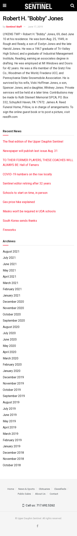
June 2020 (10, 339)
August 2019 (11, 402)
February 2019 (12, 440)
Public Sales (24, 493)
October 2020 (12, 314)
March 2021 (10, 283)
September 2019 (14, 396)
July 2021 (9, 257)
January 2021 (11, 295)
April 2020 (9, 352)
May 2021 (9, 270)
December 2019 (13, 377)
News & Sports (26, 489)
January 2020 (11, 371)
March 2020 (10, 358)
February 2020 (12, 364)
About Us (40, 493)
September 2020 (14, 320)
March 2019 (10, 434)
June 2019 (10, 415)
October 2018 (12, 465)
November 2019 (13, 383)
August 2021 (11, 251)
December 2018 (13, 452)
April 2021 (9, 276)
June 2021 (10, 264)
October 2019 (12, 390)
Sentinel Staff (14, 26)
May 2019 (9, 421)
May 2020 (9, 346)
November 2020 (13, 308)
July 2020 (9, 333)
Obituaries (44, 489)
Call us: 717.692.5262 (39, 505)
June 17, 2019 (35, 26)
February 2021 (12, 289)
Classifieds (60, 489)
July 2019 (9, 408)
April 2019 (9, 427)
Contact (54, 493)
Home (10, 489)
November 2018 (13, 459)
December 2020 (13, 301)
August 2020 (11, 327)
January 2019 (11, 446)
